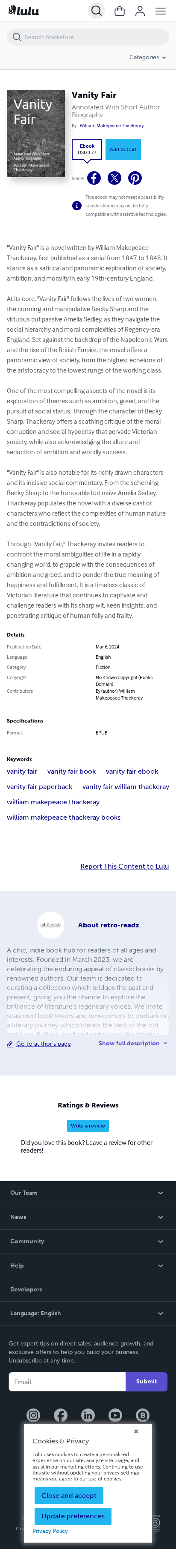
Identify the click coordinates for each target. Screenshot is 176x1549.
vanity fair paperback (39, 787)
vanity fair (22, 771)
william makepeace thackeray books (63, 817)
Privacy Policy (50, 1531)
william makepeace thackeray (53, 802)
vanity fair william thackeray (125, 787)
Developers (26, 1289)
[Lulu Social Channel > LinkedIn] (88, 1416)
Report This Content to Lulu (124, 866)
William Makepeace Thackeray (112, 126)
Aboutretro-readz (108, 925)
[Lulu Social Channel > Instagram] (33, 1416)
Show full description (129, 1043)
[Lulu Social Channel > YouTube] (115, 1416)
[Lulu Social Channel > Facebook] (60, 1416)
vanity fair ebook (132, 771)
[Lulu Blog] (143, 1416)
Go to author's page (43, 1043)
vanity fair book (71, 771)
